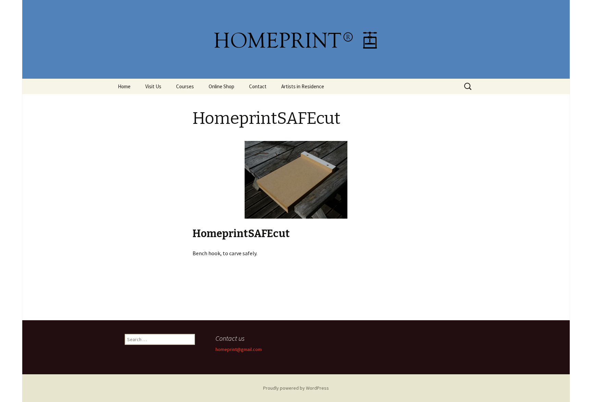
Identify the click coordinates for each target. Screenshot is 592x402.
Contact (258, 86)
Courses (185, 86)
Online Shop (221, 86)
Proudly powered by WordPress (296, 388)
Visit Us (153, 86)
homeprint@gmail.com (238, 349)
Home (124, 86)
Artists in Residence (302, 86)
